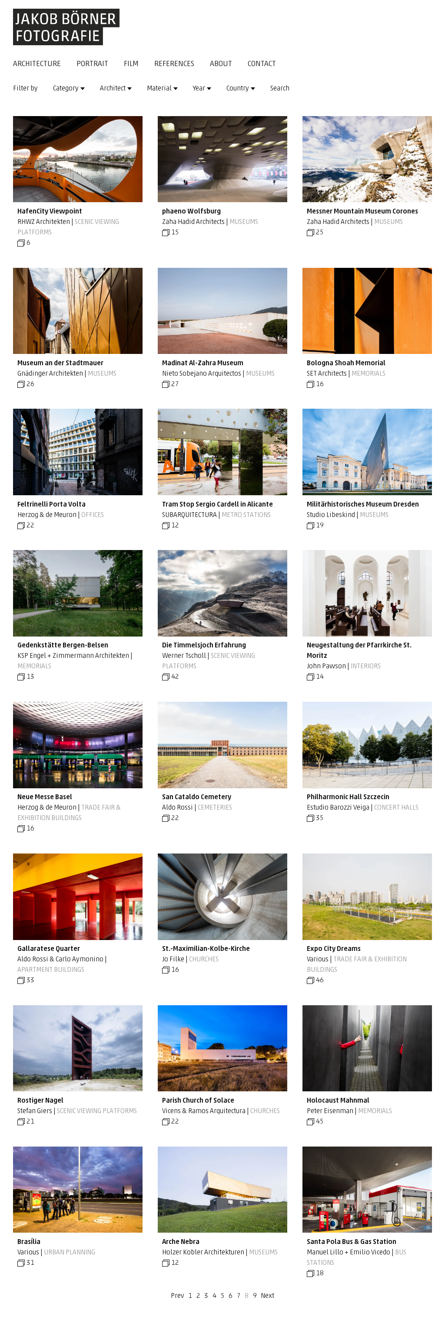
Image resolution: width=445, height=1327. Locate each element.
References (174, 64)
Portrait (92, 64)
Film (131, 64)
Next (267, 1296)
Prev (177, 1296)
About (221, 64)
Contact (262, 64)
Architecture (37, 64)
